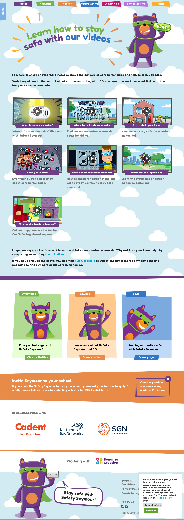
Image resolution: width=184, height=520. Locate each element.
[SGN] (112, 429)
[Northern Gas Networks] (71, 429)
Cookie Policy (130, 493)
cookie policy (164, 498)
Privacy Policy (131, 488)
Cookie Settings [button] (153, 505)
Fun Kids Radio (85, 260)
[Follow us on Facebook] (122, 506)
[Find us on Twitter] (126, 506)
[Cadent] (30, 429)
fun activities (54, 254)
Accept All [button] (150, 510)
